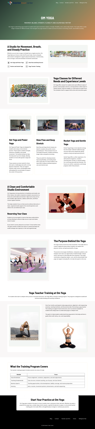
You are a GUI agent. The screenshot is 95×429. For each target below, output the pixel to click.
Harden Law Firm (69, 2)
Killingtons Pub (83, 2)
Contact (62, 2)
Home (76, 2)
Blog (57, 2)
